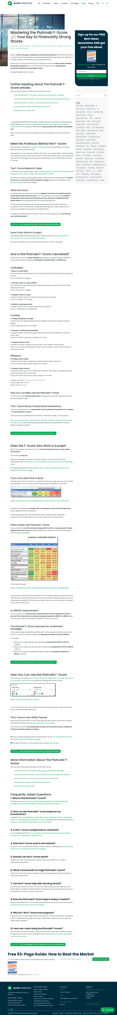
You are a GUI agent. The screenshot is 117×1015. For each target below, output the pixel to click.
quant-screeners (99, 158)
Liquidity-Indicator (91, 140)
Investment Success (81, 137)
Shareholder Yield (86, 164)
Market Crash (95, 143)
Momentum (94, 146)
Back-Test (89, 112)
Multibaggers (101, 146)
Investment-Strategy (94, 137)
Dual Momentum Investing (41, 1001)
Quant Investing (97, 155)
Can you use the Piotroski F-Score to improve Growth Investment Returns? (42, 99)
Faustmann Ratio (80, 124)
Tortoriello (99, 171)
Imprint (62, 1013)
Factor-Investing (95, 121)
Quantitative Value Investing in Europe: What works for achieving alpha (42, 501)
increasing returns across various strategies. (27, 905)
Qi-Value (78, 155)
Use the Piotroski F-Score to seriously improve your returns (36, 103)
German (88, 127)
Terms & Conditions (103, 1013)
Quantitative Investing (40, 994)
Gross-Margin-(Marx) (98, 127)
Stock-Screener (80, 171)
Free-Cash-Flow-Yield (93, 124)
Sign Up (91, 76)
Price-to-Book (100, 152)
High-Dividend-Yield (92, 130)
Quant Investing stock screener (27, 699)
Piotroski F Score (38, 996)
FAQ (97, 3)
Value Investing (85, 174)
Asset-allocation (80, 112)
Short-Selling (91, 168)
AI (96, 105)
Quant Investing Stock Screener (17, 1005)
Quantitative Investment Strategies (43, 999)
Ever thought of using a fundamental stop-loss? (32, 107)
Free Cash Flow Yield (43, 822)
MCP (87, 146)
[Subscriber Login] (107, 3)
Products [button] (64, 3)
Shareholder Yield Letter (99, 164)
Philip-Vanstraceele (99, 149)
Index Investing (80, 133)
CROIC (91, 118)
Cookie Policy (68, 1013)
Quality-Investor (56, 46)
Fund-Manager (80, 127)
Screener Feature (98, 161)
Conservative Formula (82, 118)
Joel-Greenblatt (22, 48)
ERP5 (88, 121)
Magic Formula (38, 992)
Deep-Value (98, 118)
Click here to (35, 224)
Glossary (85, 1013)
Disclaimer (55, 1013)
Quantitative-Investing (40, 46)
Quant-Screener (88, 158)
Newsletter (79, 149)
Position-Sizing (91, 152)
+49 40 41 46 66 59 (65, 992)
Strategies (75, 3)
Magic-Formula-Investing (83, 143)
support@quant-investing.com (68, 998)
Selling (78, 164)
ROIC (91, 161)
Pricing (90, 3)
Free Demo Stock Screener (15, 1000)
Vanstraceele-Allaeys (92, 180)
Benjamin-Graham (81, 115)
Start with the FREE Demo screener (43, 1006)
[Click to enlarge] (35, 558)
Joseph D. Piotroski (38, 147)
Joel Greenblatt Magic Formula (42, 1003)
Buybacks (90, 115)
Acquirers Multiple (89, 105)
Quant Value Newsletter (14, 1003)
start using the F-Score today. (43, 723)
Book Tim (62, 1005)
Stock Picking (99, 168)
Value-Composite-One (82, 177)
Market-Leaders (80, 146)
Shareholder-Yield (81, 168)
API (98, 109)
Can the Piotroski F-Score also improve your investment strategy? (39, 95)
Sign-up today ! (92, 1003)
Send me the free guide (101, 959)
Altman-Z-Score (80, 109)
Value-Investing (80, 180)
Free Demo (47, 3)
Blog (83, 3)
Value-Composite (95, 174)
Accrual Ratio (79, 105)
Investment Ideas (90, 133)
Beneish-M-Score (98, 112)
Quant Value (79, 158)
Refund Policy (78, 1013)
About (56, 3)
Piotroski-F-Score (80, 152)
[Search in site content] (103, 3)
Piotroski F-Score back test (24, 110)
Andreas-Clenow (90, 109)
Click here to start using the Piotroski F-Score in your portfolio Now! (33, 433)
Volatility (102, 180)
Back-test (14, 46)
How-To (102, 130)
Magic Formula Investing (41, 990)
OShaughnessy (88, 149)
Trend (77, 174)
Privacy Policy (35, 975)
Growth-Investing (80, 130)
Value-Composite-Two (96, 177)
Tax (94, 171)
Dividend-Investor (80, 121)
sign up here (54, 743)
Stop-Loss (88, 171)
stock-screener (25, 46)
